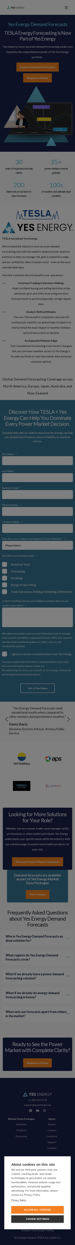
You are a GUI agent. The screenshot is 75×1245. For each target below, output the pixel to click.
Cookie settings (37, 1219)
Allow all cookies (37, 1210)
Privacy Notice (18, 1200)
